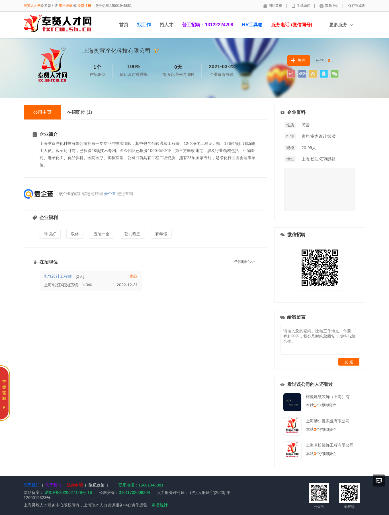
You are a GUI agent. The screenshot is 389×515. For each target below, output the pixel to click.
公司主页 (42, 112)
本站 (311, 405)
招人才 (166, 24)
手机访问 (304, 6)
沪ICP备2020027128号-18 (68, 492)
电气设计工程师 (58, 276)
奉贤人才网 (32, 6)
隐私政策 (97, 485)
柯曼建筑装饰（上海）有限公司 (334, 396)
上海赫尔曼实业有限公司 (328, 421)
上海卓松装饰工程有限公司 (330, 445)
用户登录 (65, 6)
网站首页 (276, 6)
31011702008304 (134, 492)
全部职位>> (244, 261)
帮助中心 (332, 6)
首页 (123, 24)
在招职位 (79, 112)
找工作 (144, 24)
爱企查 (110, 193)
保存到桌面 (356, 6)
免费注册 (84, 6)
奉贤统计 (160, 505)
